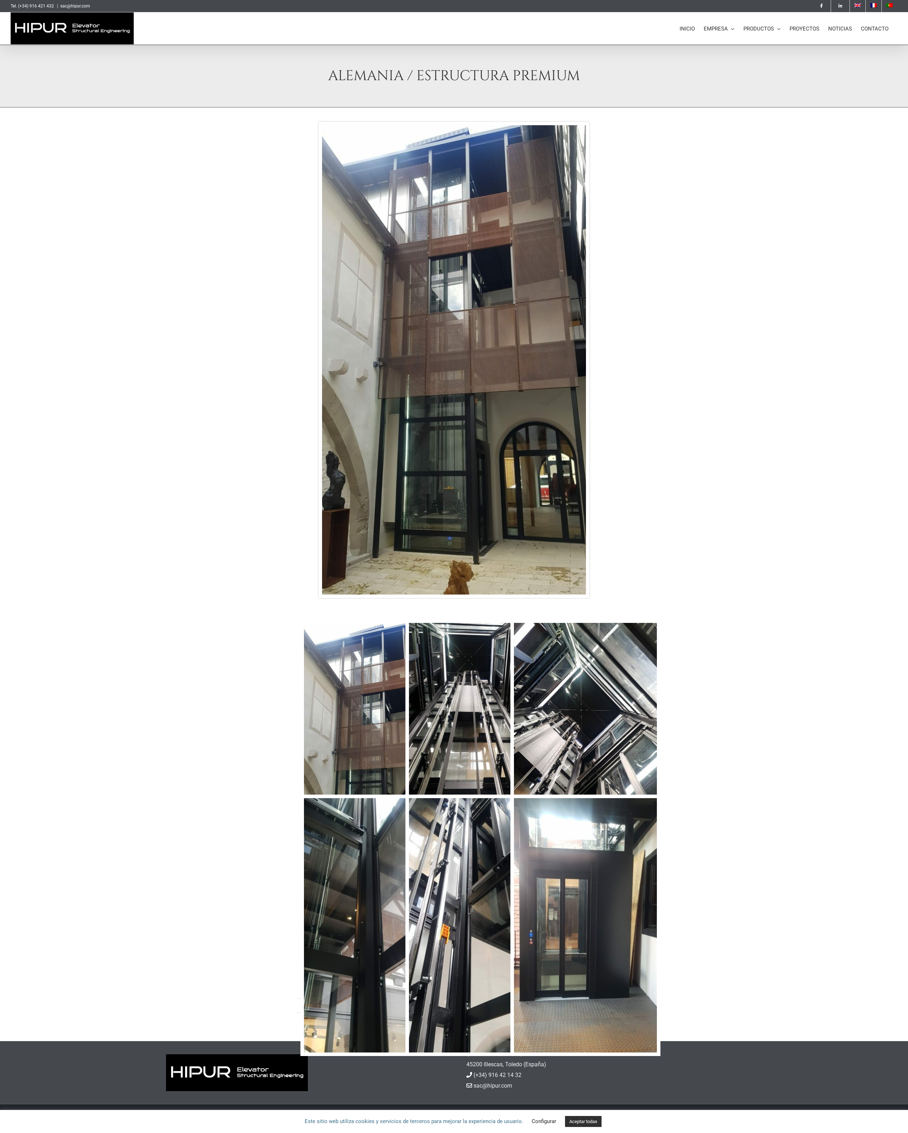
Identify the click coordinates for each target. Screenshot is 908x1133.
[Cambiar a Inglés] (857, 6)
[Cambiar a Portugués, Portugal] (889, 6)
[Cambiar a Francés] (873, 6)
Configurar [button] (544, 1121)
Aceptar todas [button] (583, 1121)
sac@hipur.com (75, 6)
